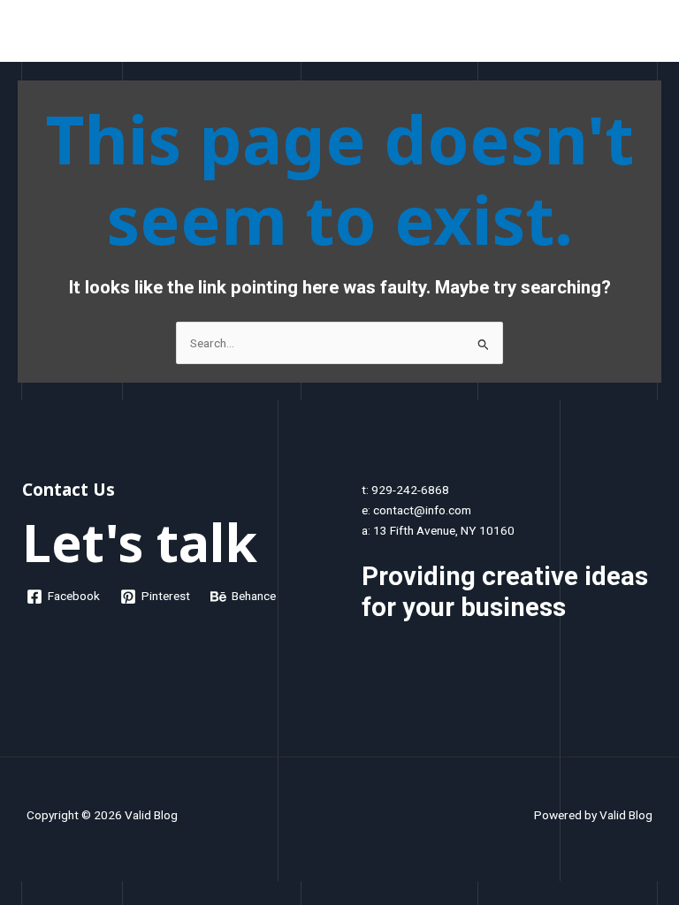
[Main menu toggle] (644, 35)
